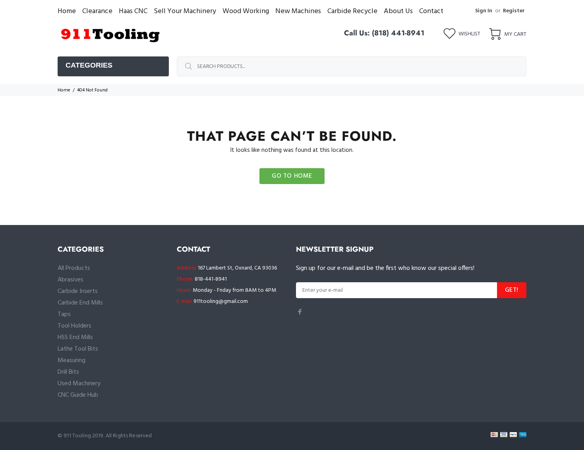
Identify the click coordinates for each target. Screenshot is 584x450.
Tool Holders (74, 326)
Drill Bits (68, 372)
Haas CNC (133, 11)
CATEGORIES (89, 65)
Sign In (483, 11)
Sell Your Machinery (185, 11)
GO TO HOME (292, 176)
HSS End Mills (75, 337)
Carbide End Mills (80, 303)
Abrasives (70, 280)
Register (514, 11)
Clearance (97, 11)
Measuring (71, 360)
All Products (74, 268)
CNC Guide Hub (78, 395)
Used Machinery (79, 383)
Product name (66, 418)
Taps (64, 314)
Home (67, 11)
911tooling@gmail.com (220, 301)
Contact (431, 11)
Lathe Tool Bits (78, 349)
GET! (511, 290)
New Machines (298, 11)
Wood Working (245, 11)
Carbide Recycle (352, 11)
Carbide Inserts (78, 291)
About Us (398, 11)
